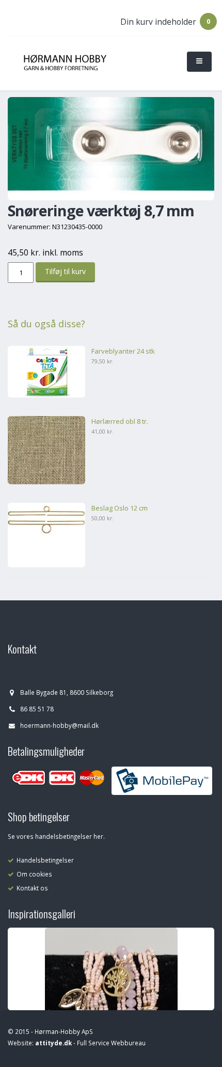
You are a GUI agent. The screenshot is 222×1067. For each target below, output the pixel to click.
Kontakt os (32, 888)
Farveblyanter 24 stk (123, 351)
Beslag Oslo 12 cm (119, 508)
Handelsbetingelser (45, 860)
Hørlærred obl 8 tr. (119, 421)
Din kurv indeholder (158, 21)
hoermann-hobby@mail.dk (59, 725)
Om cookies (34, 874)
